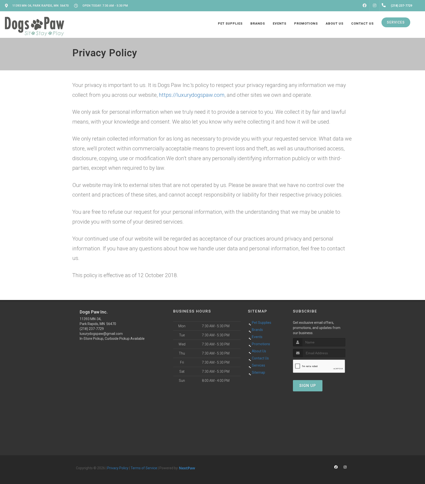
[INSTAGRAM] (374, 5)
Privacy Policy (117, 468)
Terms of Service (144, 468)
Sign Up (307, 385)
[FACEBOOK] (364, 5)
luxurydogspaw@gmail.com (101, 334)
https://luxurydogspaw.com (192, 95)
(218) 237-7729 (92, 329)
